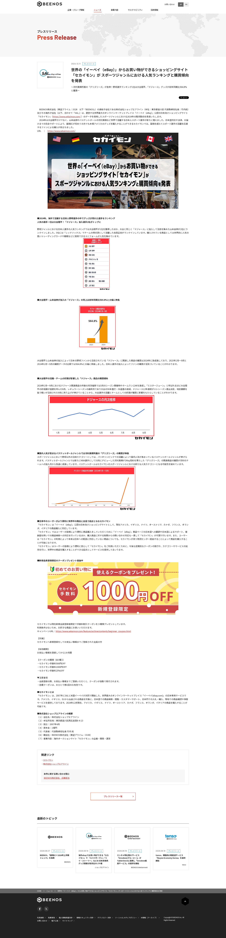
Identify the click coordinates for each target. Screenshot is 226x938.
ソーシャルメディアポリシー (126, 917)
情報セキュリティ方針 (85, 917)
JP (181, 4)
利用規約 (40, 917)
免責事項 (51, 917)
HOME (39, 891)
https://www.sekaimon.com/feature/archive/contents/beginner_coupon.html (93, 631)
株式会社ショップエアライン (56, 764)
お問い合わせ (170, 4)
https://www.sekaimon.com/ (67, 116)
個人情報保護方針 (65, 917)
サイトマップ (67, 920)
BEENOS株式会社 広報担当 (56, 777)
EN (186, 4)
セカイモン (48, 760)
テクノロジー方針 (104, 917)
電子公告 (54, 920)
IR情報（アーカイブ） (149, 917)
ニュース (49, 891)
